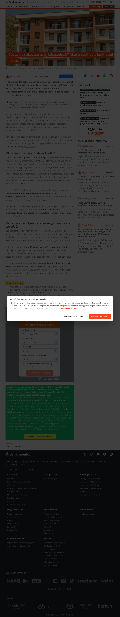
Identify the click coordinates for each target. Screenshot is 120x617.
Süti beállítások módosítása (74, 316)
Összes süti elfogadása (100, 316)
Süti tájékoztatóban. (70, 308)
